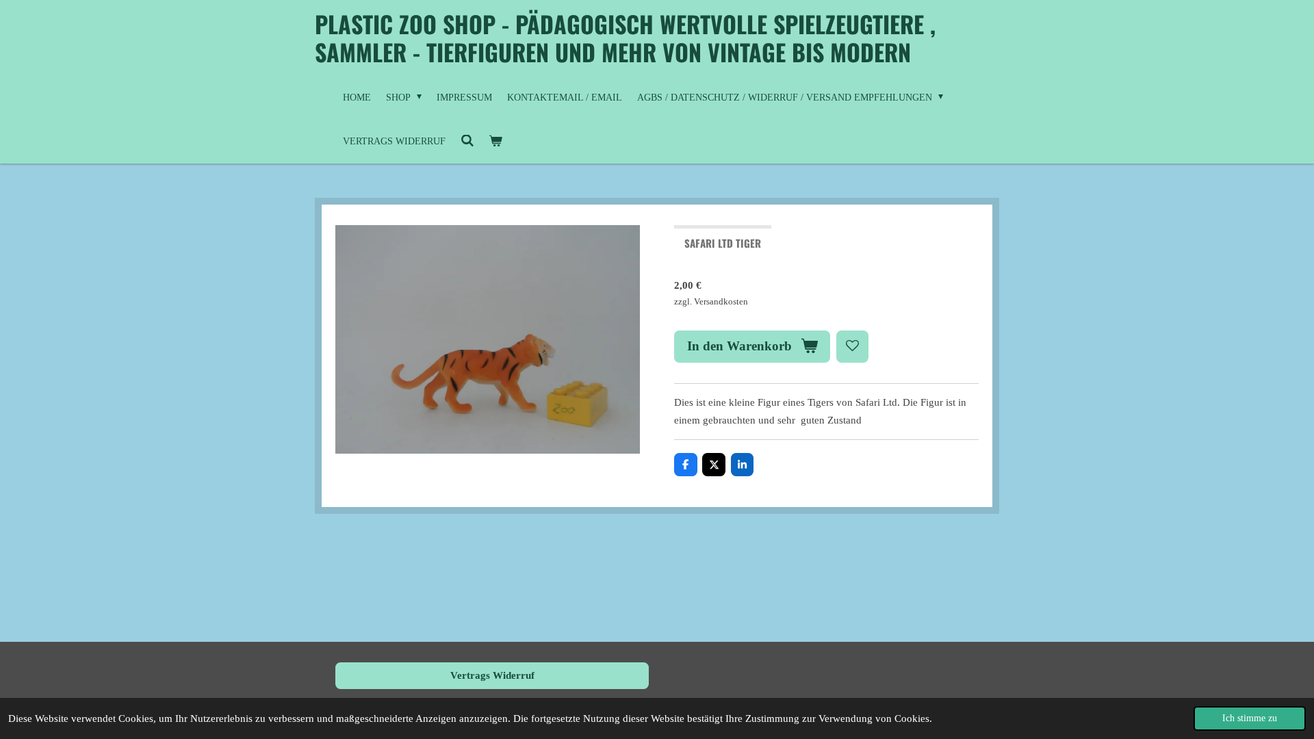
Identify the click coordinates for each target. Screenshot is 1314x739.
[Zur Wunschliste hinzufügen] (852, 346)
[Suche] (467, 142)
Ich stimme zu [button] (1249, 718)
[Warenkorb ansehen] (496, 142)
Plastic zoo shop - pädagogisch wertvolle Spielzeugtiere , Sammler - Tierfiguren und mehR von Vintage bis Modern (625, 37)
